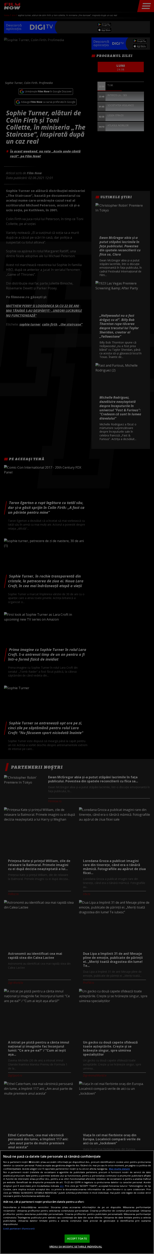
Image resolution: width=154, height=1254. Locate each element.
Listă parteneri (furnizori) (18, 1228)
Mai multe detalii (119, 1168)
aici (62, 1186)
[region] (77, 1202)
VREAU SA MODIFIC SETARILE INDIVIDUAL (75, 1246)
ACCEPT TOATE (77, 1238)
